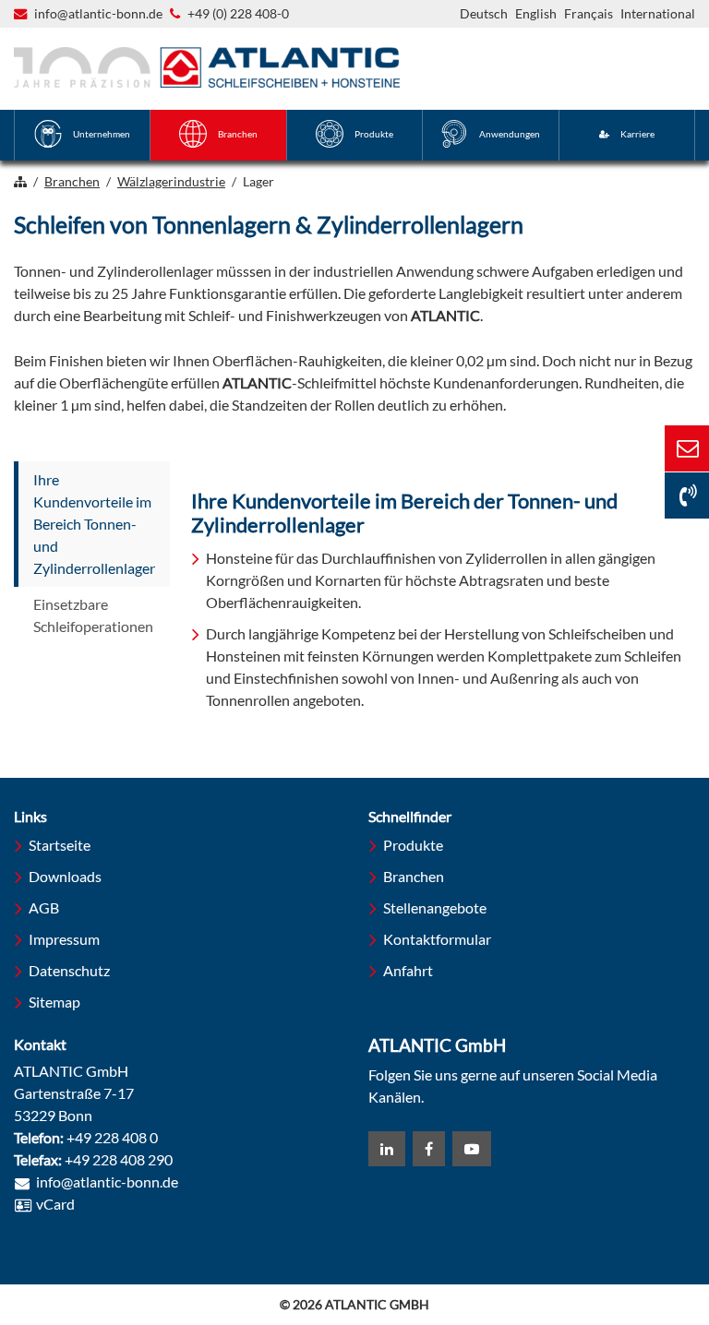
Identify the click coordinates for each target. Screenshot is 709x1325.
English (536, 13)
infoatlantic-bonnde (98, 15)
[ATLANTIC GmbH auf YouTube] (471, 1148)
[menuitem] (82, 135)
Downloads (65, 876)
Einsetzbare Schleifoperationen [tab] (93, 615)
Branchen (413, 876)
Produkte (413, 844)
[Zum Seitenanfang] (617, 1240)
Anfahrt (408, 970)
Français (588, 13)
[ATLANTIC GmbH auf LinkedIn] (386, 1148)
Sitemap (54, 1001)
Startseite (59, 844)
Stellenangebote (435, 907)
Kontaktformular (437, 939)
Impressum (64, 939)
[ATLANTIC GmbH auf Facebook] (429, 1148)
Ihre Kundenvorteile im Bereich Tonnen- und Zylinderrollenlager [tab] (94, 524)
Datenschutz (69, 970)
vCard (55, 1203)
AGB (44, 907)
